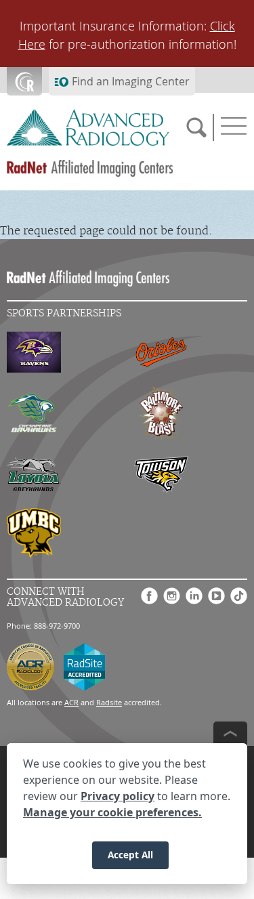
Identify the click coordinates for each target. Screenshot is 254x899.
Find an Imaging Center (131, 81)
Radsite (109, 702)
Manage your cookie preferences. (112, 812)
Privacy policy (117, 796)
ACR (71, 702)
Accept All (130, 854)
